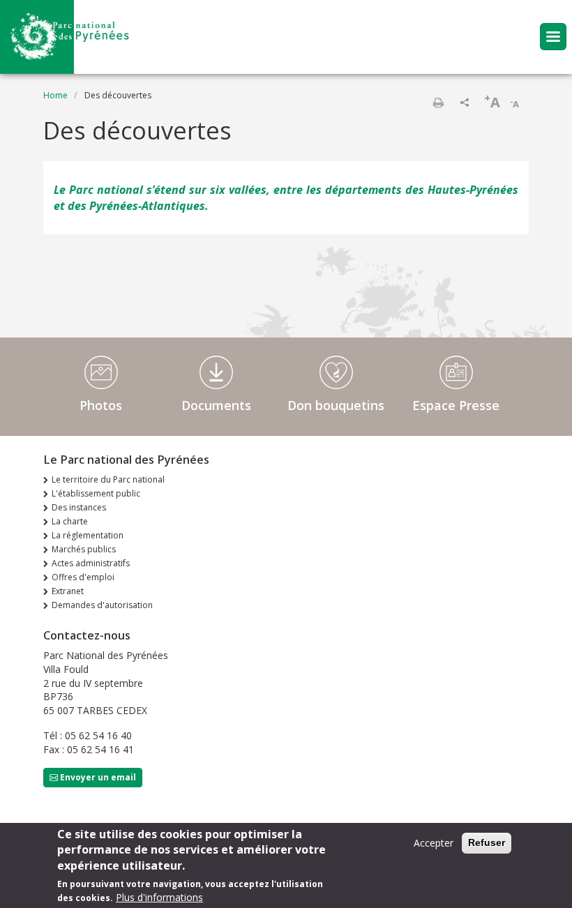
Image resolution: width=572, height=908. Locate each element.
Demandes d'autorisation (102, 605)
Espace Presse (455, 405)
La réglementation (87, 535)
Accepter (433, 842)
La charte (70, 521)
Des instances (79, 507)
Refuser (486, 842)
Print (438, 102)
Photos (101, 405)
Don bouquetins (335, 405)
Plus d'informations (159, 897)
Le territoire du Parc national (108, 479)
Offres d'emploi (83, 577)
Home (55, 95)
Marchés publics (84, 549)
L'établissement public (96, 493)
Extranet (68, 591)
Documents (216, 405)
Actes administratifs (91, 563)
